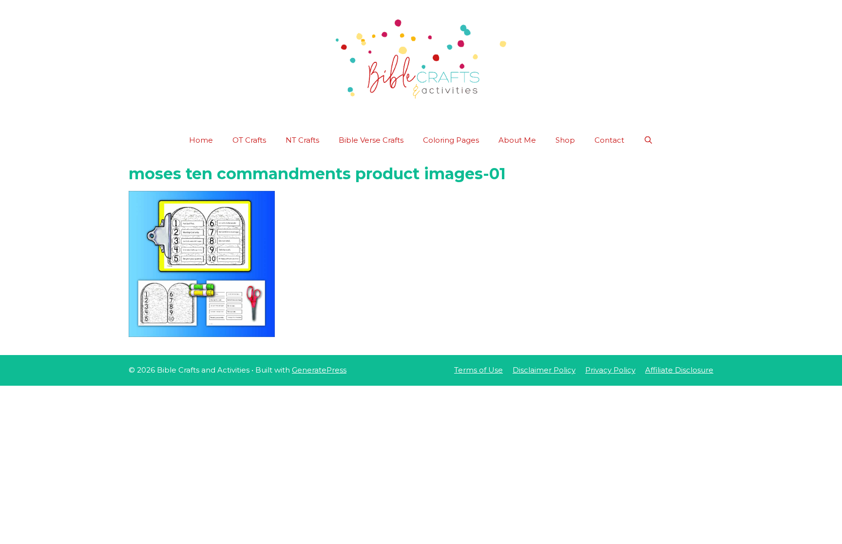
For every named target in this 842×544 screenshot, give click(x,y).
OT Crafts (249, 140)
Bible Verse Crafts (371, 140)
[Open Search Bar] (648, 140)
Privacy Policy (610, 370)
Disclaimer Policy (544, 370)
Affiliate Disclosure (679, 370)
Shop (565, 140)
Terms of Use (478, 370)
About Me (517, 140)
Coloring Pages (451, 140)
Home (201, 140)
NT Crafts (302, 140)
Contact (609, 140)
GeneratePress (319, 370)
